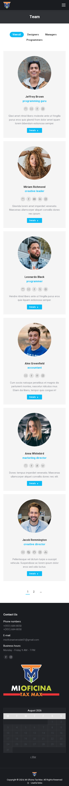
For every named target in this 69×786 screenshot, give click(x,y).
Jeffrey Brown (34, 96)
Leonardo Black (34, 277)
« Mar (33, 756)
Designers (33, 34)
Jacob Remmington (34, 539)
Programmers (34, 40)
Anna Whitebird (34, 453)
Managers (51, 34)
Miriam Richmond (34, 186)
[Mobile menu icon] (64, 5)
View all (17, 34)
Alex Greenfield (34, 363)
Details (32, 130)
